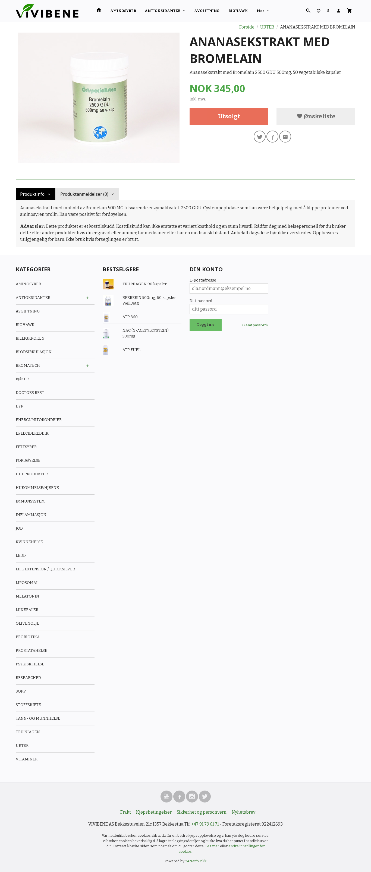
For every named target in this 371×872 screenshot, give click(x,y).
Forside (246, 27)
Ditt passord (201, 301)
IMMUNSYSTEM (30, 501)
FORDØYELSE (28, 460)
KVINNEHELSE (29, 542)
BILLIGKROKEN (30, 338)
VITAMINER (26, 759)
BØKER (22, 379)
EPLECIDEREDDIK (32, 433)
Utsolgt (229, 116)
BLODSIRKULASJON (34, 352)
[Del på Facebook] (272, 137)
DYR (19, 406)
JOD (19, 528)
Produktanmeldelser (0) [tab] (84, 194)
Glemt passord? (255, 325)
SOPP (21, 691)
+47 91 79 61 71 (205, 824)
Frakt (125, 812)
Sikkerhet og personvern (202, 812)
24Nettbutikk (195, 861)
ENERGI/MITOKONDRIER (39, 420)
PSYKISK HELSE (30, 664)
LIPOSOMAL (27, 582)
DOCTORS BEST (30, 392)
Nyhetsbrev (243, 812)
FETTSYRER (26, 447)
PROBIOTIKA (28, 637)
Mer (260, 11)
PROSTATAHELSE (31, 650)
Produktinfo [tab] (32, 194)
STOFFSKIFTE (28, 705)
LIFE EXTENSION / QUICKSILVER (45, 569)
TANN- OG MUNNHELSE (38, 718)
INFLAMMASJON (31, 515)
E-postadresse (203, 280)
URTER (22, 745)
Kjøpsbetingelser (154, 812)
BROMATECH (28, 365)
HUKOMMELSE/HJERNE (37, 487)
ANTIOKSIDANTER (162, 11)
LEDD (21, 555)
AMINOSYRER (123, 11)
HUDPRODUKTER (32, 474)
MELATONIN (27, 596)
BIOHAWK (238, 11)
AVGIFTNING (207, 11)
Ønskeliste (319, 116)
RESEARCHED (28, 677)
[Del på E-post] (285, 137)
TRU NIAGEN (28, 732)
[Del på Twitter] (260, 137)
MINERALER (27, 610)
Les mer (212, 846)
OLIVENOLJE (27, 623)
